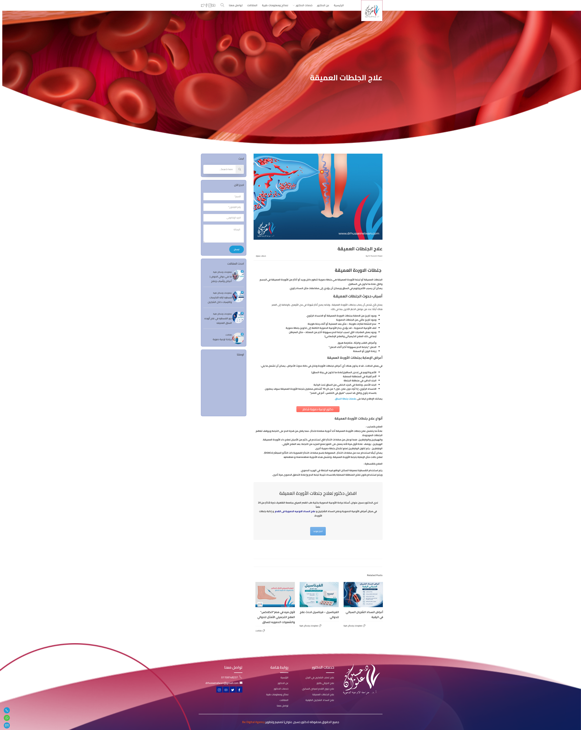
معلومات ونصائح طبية (352, 625)
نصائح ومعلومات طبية (275, 5)
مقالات (258, 630)
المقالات (252, 5)
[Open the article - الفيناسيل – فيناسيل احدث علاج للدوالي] (319, 594)
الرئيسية (339, 5)
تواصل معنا (236, 5)
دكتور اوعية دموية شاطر (318, 409)
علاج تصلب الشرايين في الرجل (319, 677)
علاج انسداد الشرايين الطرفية (319, 700)
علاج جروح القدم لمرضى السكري (318, 688)
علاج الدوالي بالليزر (325, 683)
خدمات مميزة (261, 256)
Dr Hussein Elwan (375, 256)
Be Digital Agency (253, 722)
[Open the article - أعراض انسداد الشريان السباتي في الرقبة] (363, 594)
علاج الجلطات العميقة (323, 694)
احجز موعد (318, 531)
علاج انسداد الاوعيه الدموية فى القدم (295, 511)
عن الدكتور (323, 5)
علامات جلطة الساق (345, 398)
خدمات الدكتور (304, 5)
